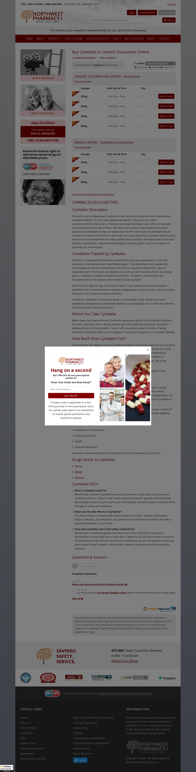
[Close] (147, 350)
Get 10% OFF (71, 395)
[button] (6, 768)
